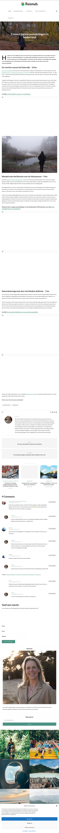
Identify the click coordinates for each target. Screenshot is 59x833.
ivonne (10, 527)
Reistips (29, 11)
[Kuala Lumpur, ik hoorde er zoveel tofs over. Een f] (44, 744)
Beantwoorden (52, 516)
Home (9, 11)
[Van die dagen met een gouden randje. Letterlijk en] (15, 803)
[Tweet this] (52, 412)
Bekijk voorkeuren (29, 827)
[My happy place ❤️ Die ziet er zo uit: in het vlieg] (15, 774)
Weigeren (29, 823)
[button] (56, 806)
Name (3, 626)
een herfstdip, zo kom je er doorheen (19, 94)
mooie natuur (6, 405)
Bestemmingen (18, 11)
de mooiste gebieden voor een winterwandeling (22, 312)
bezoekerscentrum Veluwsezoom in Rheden (17, 179)
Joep (10, 580)
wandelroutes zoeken (31, 394)
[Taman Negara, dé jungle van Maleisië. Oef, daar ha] (15, 744)
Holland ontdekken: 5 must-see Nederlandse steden (48, 483)
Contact (10, 18)
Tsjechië (16, 481)
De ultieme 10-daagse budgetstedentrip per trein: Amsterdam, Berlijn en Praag (10, 484)
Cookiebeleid (25, 830)
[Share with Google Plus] (54, 412)
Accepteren (29, 819)
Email (3, 631)
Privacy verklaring (32, 830)
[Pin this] (56, 412)
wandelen (15, 405)
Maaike (10, 554)
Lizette (13, 515)
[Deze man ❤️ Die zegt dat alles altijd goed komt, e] (44, 803)
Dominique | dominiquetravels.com (18, 501)
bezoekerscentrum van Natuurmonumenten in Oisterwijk (15, 72)
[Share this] (50, 412)
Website (4, 636)
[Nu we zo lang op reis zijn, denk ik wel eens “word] (44, 774)
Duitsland (5, 481)
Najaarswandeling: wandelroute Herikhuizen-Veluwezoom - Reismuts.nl (24, 574)
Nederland (29, 31)
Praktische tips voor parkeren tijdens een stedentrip (29, 483)
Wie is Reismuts (40, 11)
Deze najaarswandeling (7, 70)
